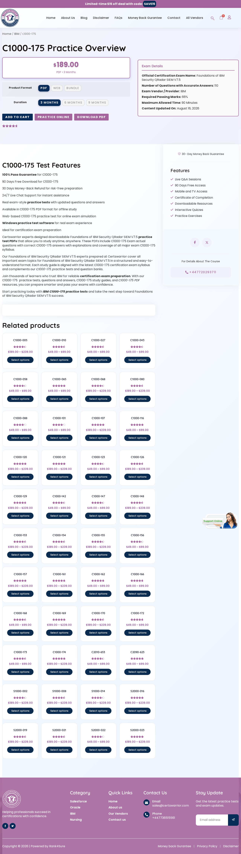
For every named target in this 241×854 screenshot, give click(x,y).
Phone (157, 813)
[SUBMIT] (233, 820)
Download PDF (91, 117)
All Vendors (194, 18)
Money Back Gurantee (145, 18)
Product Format (20, 87)
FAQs (118, 18)
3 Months (49, 102)
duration (20, 102)
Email (156, 801)
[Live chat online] (219, 520)
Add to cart (17, 117)
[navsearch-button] (212, 18)
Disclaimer (101, 18)
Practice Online (53, 117)
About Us (68, 18)
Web (57, 88)
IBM (16, 34)
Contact (173, 18)
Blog (84, 18)
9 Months (97, 102)
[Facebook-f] (5, 826)
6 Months (73, 102)
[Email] (146, 802)
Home (50, 18)
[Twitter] (13, 826)
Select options (20, 360)
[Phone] (146, 815)
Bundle (72, 88)
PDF (43, 88)
